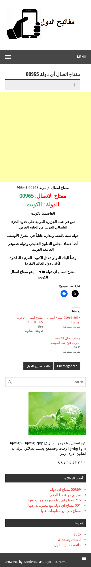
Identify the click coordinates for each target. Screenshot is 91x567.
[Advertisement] (45, 137)
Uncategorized (67, 366)
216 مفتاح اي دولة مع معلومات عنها (54, 500)
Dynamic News (55, 561)
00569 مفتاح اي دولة (65, 490)
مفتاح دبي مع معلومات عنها (61, 511)
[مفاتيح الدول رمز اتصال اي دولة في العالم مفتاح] (45, 9)
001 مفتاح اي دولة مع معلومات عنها (54, 505)
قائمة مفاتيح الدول (38, 366)
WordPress (30, 561)
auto (77, 534)
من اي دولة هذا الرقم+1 (63, 495)
